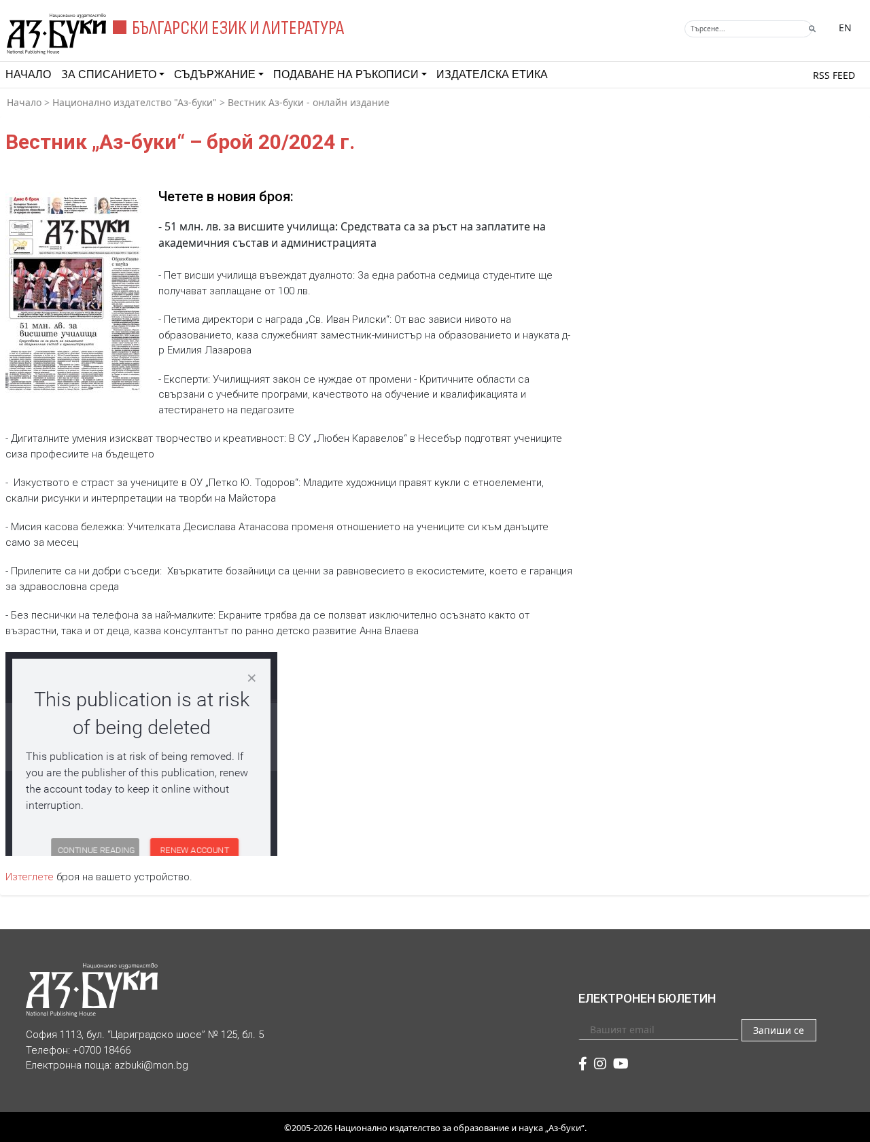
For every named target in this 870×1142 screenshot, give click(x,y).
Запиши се (778, 1030)
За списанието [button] (108, 74)
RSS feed (834, 75)
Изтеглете (29, 877)
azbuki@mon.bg (151, 1065)
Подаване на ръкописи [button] (346, 74)
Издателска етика (492, 74)
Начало (28, 74)
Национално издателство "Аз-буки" (134, 102)
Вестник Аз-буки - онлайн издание (308, 102)
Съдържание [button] (215, 74)
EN (845, 27)
